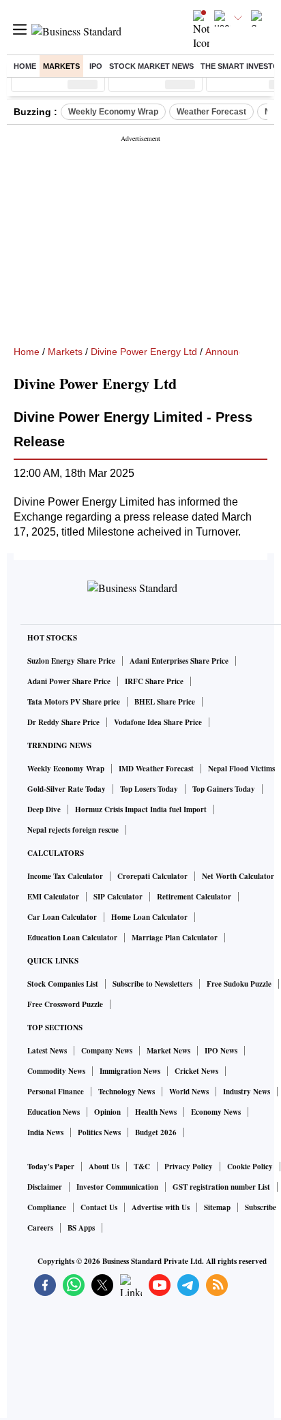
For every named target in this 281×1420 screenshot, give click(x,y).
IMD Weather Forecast (156, 768)
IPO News (221, 1050)
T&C (142, 1166)
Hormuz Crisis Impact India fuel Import (141, 809)
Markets (61, 66)
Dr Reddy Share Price (63, 722)
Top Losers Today (149, 789)
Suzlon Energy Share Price (71, 661)
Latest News (47, 1050)
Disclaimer (44, 1187)
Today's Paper (50, 1166)
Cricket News (196, 1071)
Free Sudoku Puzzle (239, 984)
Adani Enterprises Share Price (179, 661)
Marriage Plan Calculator (175, 937)
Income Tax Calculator (65, 876)
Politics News (99, 1132)
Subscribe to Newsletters (152, 984)
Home (25, 66)
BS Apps (81, 1228)
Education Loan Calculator (72, 937)
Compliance (46, 1207)
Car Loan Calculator (62, 917)
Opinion (107, 1112)
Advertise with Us (161, 1207)
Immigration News (130, 1071)
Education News (53, 1112)
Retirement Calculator (194, 896)
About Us (104, 1166)
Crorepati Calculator (152, 876)
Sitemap (217, 1207)
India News (45, 1132)
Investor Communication (117, 1187)
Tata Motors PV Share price (73, 702)
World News (189, 1091)
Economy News (216, 1112)
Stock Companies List (62, 984)
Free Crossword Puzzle (65, 1004)
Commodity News (56, 1071)
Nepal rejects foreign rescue (73, 830)
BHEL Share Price (164, 702)
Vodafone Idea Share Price (158, 722)
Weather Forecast (211, 112)
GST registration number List (221, 1187)
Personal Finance (55, 1091)
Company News (106, 1050)
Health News (156, 1112)
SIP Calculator (118, 896)
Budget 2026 (156, 1132)
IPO (95, 66)
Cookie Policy (250, 1166)
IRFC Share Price (154, 681)
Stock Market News (151, 66)
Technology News (126, 1091)
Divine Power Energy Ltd (144, 351)
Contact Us (98, 1207)
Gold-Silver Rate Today (66, 789)
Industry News (246, 1091)
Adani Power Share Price (68, 681)
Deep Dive (44, 809)
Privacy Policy (188, 1166)
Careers (40, 1228)
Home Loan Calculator (149, 917)
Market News (168, 1050)
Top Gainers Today (223, 789)
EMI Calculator (53, 896)
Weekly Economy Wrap (113, 112)
